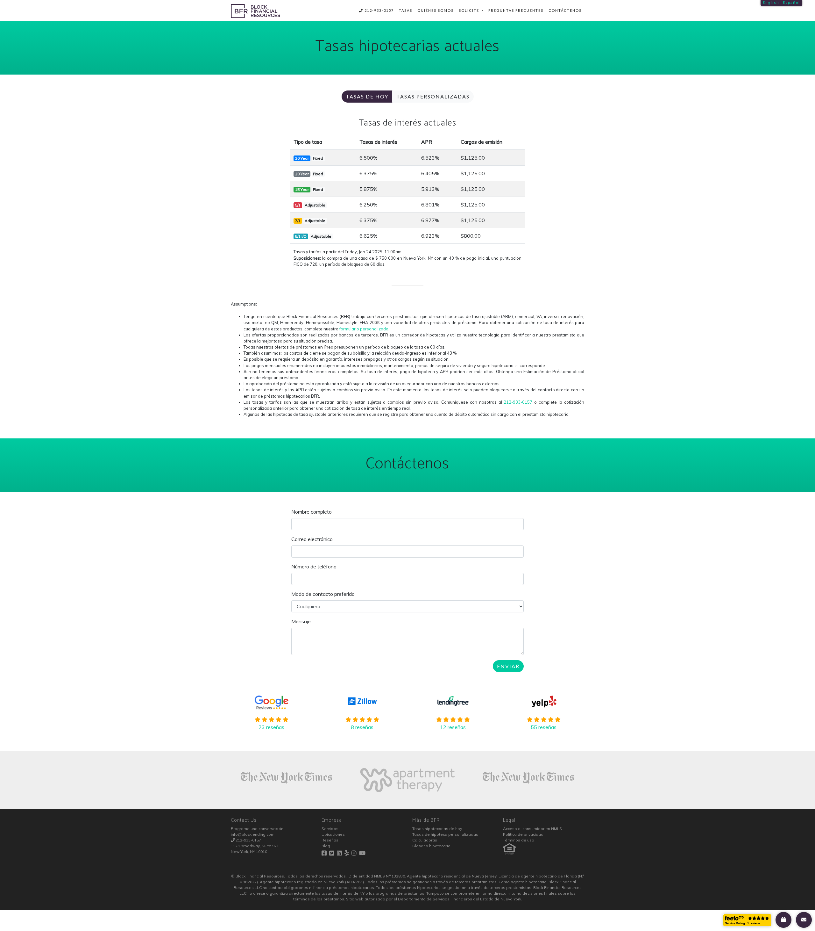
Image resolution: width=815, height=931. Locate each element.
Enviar (508, 666)
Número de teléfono (314, 566)
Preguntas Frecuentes (515, 10)
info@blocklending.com (252, 834)
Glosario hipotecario (431, 845)
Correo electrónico (312, 539)
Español (791, 2)
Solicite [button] (469, 10)
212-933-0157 (378, 10)
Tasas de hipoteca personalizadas (445, 834)
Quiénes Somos (435, 10)
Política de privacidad (523, 834)
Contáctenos (565, 10)
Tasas (405, 10)
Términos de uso (518, 840)
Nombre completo (311, 512)
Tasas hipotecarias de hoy (437, 828)
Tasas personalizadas (433, 96)
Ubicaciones (333, 834)
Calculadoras (424, 840)
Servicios (330, 828)
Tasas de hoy (367, 96)
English (771, 2)
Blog (326, 845)
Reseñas (330, 840)
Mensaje (301, 621)
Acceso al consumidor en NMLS (532, 828)
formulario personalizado (363, 328)
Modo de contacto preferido (323, 594)
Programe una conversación (257, 828)
